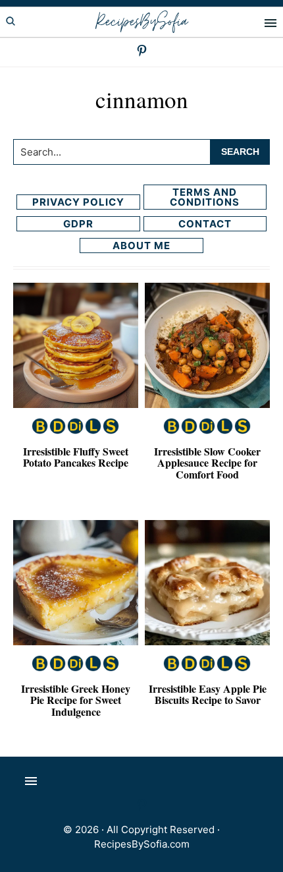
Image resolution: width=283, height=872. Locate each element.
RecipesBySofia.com (142, 844)
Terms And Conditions (205, 197)
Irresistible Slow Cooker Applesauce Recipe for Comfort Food (207, 463)
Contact (205, 224)
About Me (141, 245)
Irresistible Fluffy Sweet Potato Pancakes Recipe (75, 457)
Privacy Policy (78, 202)
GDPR (78, 224)
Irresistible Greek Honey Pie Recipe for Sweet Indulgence (75, 700)
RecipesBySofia (141, 22)
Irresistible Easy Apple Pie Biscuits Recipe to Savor (208, 694)
